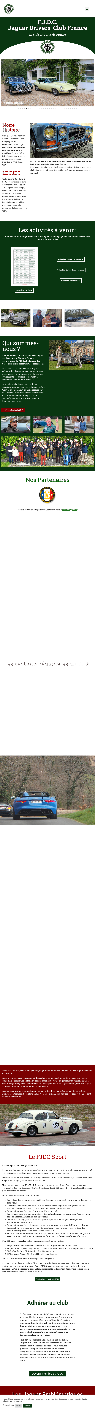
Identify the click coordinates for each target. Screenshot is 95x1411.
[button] (87, 9)
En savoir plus (8, 1405)
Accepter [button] (27, 1406)
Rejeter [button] (18, 1406)
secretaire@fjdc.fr (69, 509)
